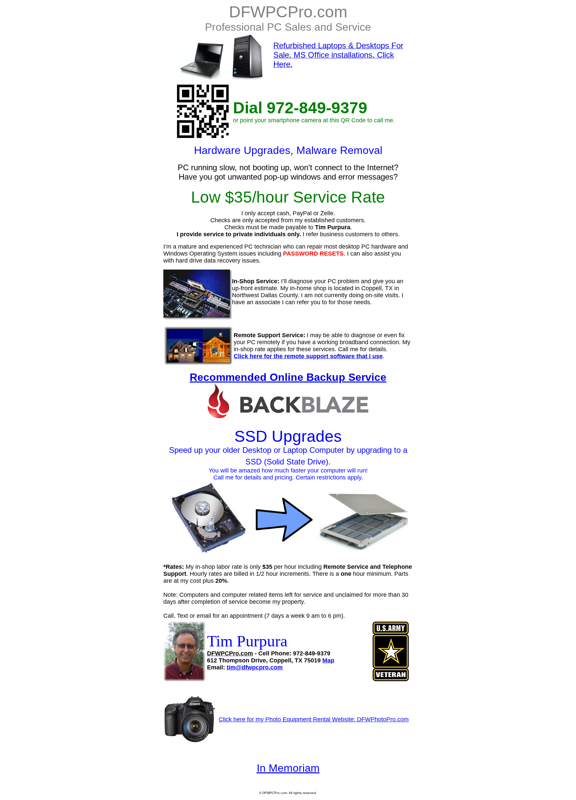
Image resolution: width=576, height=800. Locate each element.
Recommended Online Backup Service (288, 377)
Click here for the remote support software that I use (308, 356)
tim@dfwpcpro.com (255, 667)
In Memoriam (288, 768)
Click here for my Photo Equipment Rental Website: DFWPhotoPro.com (314, 719)
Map (328, 660)
